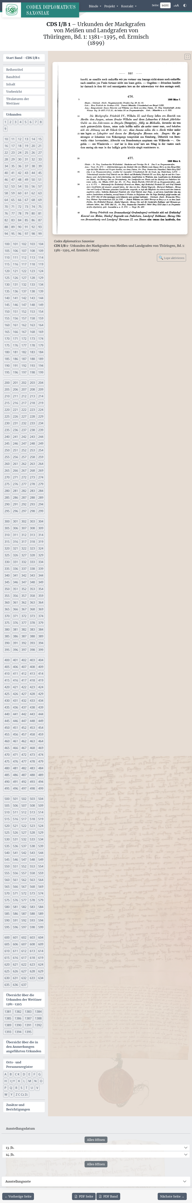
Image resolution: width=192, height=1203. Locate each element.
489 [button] (40, 775)
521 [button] (15, 826)
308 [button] (32, 528)
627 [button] (23, 971)
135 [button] (7, 291)
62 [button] (33, 193)
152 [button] (23, 311)
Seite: (155, 5)
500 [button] (7, 799)
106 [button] (15, 251)
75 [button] (40, 207)
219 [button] (40, 403)
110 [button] (7, 257)
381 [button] (15, 629)
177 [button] (23, 345)
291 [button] (15, 504)
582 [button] (23, 907)
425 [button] (7, 694)
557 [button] (23, 873)
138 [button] (32, 291)
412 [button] (23, 674)
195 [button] (7, 372)
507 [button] (23, 805)
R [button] (16, 1088)
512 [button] (23, 812)
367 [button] (23, 609)
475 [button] (7, 761)
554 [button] (40, 866)
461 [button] (15, 741)
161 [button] (15, 325)
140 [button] (7, 298)
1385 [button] (7, 1018)
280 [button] (7, 491)
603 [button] (32, 937)
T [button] (26, 1088)
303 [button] (32, 521)
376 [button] (15, 623)
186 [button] (15, 359)
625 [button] (7, 971)
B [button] (11, 1074)
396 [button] (15, 650)
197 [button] (23, 372)
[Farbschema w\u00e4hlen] (185, 5)
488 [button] (32, 775)
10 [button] (6, 139)
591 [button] (15, 920)
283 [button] (32, 491)
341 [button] (15, 575)
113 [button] (32, 257)
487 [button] (23, 775)
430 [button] (7, 701)
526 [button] (15, 832)
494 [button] (40, 782)
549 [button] (40, 859)
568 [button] (32, 887)
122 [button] (23, 271)
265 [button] (7, 470)
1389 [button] (7, 1025)
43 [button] (26, 173)
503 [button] (32, 799)
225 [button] (7, 416)
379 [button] (40, 623)
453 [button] (32, 728)
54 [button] (19, 186)
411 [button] (15, 674)
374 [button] (40, 616)
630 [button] (7, 978)
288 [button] (32, 497)
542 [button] (23, 853)
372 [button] (23, 616)
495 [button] (7, 788)
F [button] (34, 1074)
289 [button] (40, 497)
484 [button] (40, 768)
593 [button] (32, 920)
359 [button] (40, 596)
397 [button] (23, 650)
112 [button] (23, 257)
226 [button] (15, 416)
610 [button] (7, 951)
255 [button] (7, 457)
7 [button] (36, 122)
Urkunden (13, 114)
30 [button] (19, 159)
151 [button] (15, 311)
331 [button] (15, 562)
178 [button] (32, 345)
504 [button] (40, 799)
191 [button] (15, 366)
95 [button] (13, 234)
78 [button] (19, 213)
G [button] (39, 1074)
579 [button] (40, 900)
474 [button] (40, 755)
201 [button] (15, 383)
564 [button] (40, 880)
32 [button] (33, 159)
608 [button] (32, 944)
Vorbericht (14, 91)
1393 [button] (7, 1032)
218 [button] (32, 403)
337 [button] (23, 569)
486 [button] (15, 775)
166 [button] (15, 332)
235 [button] (7, 430)
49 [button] (26, 180)
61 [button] (26, 193)
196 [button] (15, 372)
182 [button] (23, 352)
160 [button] (7, 325)
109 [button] (40, 251)
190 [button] (7, 366)
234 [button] (40, 423)
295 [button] (7, 511)
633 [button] (32, 978)
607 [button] (23, 944)
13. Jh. (10, 1148)
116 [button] (15, 264)
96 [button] (19, 234)
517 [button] (23, 819)
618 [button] (32, 958)
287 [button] (23, 497)
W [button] (5, 1094)
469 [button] (40, 748)
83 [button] (13, 220)
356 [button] (15, 596)
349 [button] (40, 582)
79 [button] (26, 213)
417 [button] (23, 680)
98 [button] (33, 234)
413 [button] (32, 674)
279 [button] (40, 484)
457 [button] (23, 734)
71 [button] (13, 207)
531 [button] (15, 839)
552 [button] (23, 866)
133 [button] (32, 284)
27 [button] (40, 153)
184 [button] (40, 352)
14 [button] (33, 139)
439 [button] (40, 707)
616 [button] (15, 958)
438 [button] (32, 707)
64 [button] (6, 200)
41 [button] (13, 173)
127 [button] (23, 278)
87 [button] (40, 220)
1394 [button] (18, 1032)
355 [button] (7, 596)
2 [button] (10, 122)
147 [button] (23, 305)
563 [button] (32, 880)
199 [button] (40, 372)
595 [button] (7, 927)
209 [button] (40, 389)
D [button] (24, 1074)
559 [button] (40, 873)
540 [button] (7, 853)
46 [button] (6, 180)
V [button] (37, 1088)
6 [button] (31, 122)
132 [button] (23, 284)
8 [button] (41, 122)
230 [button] (7, 423)
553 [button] (32, 866)
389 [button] (40, 636)
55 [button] (26, 186)
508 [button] (32, 805)
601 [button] (15, 937)
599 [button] (40, 927)
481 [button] (15, 768)
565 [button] (7, 887)
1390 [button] (18, 1025)
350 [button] (7, 589)
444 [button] (40, 714)
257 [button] (23, 457)
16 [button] (6, 146)
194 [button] (40, 366)
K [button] (19, 1081)
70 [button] (6, 207)
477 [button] (23, 761)
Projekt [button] (110, 6)
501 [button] (15, 799)
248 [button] (32, 443)
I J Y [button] (12, 1081)
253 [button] (32, 450)
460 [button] (7, 741)
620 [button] (7, 964)
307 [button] (23, 528)
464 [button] (40, 741)
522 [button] (23, 826)
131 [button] (15, 284)
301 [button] (15, 521)
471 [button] (15, 755)
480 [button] (7, 768)
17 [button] (13, 146)
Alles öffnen (96, 1140)
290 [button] (7, 504)
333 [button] (32, 562)
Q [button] (11, 1088)
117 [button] (23, 264)
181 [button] (15, 352)
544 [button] (40, 853)
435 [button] (7, 707)
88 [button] (6, 227)
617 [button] (23, 958)
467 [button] (23, 748)
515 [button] (7, 819)
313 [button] (32, 535)
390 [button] (7, 643)
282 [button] (23, 491)
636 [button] (15, 985)
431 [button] (15, 701)
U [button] (32, 1088)
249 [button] (40, 443)
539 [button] (40, 846)
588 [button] (32, 914)
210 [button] (7, 396)
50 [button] (33, 180)
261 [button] (15, 464)
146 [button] (15, 305)
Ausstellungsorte (18, 1181)
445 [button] (7, 721)
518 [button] (32, 819)
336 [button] (15, 569)
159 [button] (40, 318)
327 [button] (23, 555)
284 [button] (40, 491)
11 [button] (13, 139)
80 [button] (33, 213)
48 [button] (19, 180)
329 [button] (40, 555)
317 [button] (23, 542)
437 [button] (23, 707)
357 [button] (23, 596)
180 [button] (7, 352)
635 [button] (7, 985)
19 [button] (26, 146)
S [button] (21, 1088)
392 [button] (23, 643)
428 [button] (32, 694)
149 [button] (40, 305)
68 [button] (33, 200)
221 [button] (15, 410)
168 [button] (32, 332)
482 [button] (23, 768)
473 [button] (32, 755)
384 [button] (40, 629)
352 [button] (23, 589)
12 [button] (19, 139)
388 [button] (32, 636)
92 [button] (33, 227)
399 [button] (40, 650)
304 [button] (40, 521)
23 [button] (13, 153)
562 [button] (23, 880)
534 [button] (40, 839)
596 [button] (15, 927)
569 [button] (40, 887)
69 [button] (40, 200)
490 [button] (7, 782)
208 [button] (32, 389)
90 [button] (19, 227)
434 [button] (40, 701)
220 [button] (7, 410)
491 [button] (15, 782)
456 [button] (15, 734)
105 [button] (7, 251)
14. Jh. (10, 1154)
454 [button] (40, 728)
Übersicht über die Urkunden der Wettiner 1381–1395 (24, 999)
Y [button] (11, 1094)
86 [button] (33, 220)
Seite (86, 1196)
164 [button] (40, 325)
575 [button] (7, 900)
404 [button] (40, 660)
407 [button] (23, 667)
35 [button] (13, 166)
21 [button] (40, 146)
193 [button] (32, 366)
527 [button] (23, 832)
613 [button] (32, 951)
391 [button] (15, 643)
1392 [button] (38, 1025)
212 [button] (23, 396)
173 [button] (32, 339)
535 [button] (7, 846)
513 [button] (32, 812)
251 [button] (15, 450)
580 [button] (7, 907)
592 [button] (23, 920)
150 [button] (7, 311)
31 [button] (26, 159)
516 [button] (15, 819)
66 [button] (19, 200)
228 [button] (32, 416)
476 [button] (15, 761)
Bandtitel (13, 77)
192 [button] (23, 366)
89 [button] (13, 227)
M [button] (29, 1081)
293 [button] (32, 504)
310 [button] (7, 535)
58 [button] (6, 193)
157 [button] (23, 318)
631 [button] (15, 978)
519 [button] (40, 819)
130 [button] (7, 284)
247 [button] (23, 443)
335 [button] (7, 569)
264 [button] (40, 464)
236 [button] (15, 430)
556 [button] (15, 873)
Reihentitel (14, 70)
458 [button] (32, 734)
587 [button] (23, 914)
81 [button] (40, 213)
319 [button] (40, 542)
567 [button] (23, 887)
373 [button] (32, 616)
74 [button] (33, 207)
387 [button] (23, 636)
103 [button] (32, 244)
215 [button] (7, 403)
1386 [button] (18, 1018)
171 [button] (15, 339)
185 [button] (7, 359)
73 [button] (26, 207)
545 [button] (7, 859)
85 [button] (26, 220)
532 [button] (23, 839)
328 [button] (32, 555)
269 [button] (40, 470)
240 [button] (7, 437)
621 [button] (15, 964)
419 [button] (40, 680)
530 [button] (7, 839)
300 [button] (7, 521)
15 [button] (40, 139)
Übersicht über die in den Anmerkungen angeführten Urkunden (23, 1046)
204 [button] (40, 383)
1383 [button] (28, 1012)
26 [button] (33, 153)
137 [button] (23, 291)
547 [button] (23, 859)
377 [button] (23, 623)
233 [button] (32, 423)
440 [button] (7, 714)
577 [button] (23, 900)
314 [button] (40, 535)
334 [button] (40, 562)
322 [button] (23, 548)
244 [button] (40, 437)
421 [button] (15, 687)
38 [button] (33, 166)
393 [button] (32, 643)
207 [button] (23, 389)
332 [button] (23, 562)
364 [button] (40, 602)
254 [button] (40, 450)
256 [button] (15, 457)
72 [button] (19, 207)
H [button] (5, 1081)
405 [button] (7, 667)
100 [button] (7, 244)
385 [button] (7, 636)
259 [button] (40, 457)
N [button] (35, 1081)
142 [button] (23, 298)
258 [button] (32, 457)
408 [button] (32, 667)
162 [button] (23, 325)
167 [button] (23, 332)
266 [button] (15, 470)
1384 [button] (38, 1012)
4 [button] (20, 122)
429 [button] (40, 694)
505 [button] (7, 805)
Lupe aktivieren (171, 257)
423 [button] (32, 687)
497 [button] (23, 788)
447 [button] (23, 721)
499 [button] (40, 788)
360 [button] (7, 602)
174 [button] (40, 339)
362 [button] (23, 602)
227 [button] (23, 416)
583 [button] (32, 907)
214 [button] (40, 396)
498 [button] (32, 788)
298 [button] (32, 511)
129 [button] (40, 278)
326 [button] (15, 555)
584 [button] (40, 907)
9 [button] (5, 129)
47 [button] (13, 180)
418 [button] (32, 680)
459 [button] (40, 734)
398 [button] (32, 650)
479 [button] (40, 761)
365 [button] (7, 609)
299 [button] (40, 511)
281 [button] (15, 491)
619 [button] (40, 958)
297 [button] (23, 511)
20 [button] (33, 146)
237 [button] (23, 430)
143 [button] (32, 298)
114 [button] (40, 257)
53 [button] (13, 186)
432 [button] (23, 701)
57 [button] (40, 186)
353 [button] (32, 589)
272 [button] (23, 477)
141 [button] (15, 298)
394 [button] (40, 643)
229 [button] (40, 416)
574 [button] (40, 893)
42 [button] (19, 173)
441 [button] (15, 714)
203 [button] (32, 383)
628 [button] (32, 971)
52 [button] (6, 186)
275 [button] (7, 484)
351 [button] (15, 589)
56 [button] (33, 186)
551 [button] (15, 866)
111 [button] (15, 257)
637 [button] (23, 985)
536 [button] (15, 846)
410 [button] (7, 674)
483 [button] (32, 768)
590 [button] (7, 920)
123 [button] (32, 271)
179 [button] (40, 345)
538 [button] (32, 846)
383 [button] (32, 629)
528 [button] (32, 832)
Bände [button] (94, 6)
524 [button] (40, 826)
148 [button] (32, 305)
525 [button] (7, 832)
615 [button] (7, 958)
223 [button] (32, 410)
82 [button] (6, 220)
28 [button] (6, 159)
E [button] (29, 1074)
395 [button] (7, 650)
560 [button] (7, 880)
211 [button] (15, 396)
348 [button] (32, 582)
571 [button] (15, 893)
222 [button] (23, 410)
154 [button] (40, 311)
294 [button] (40, 504)
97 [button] (26, 234)
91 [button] (26, 227)
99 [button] (40, 234)
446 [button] (15, 721)
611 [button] (15, 951)
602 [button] (23, 937)
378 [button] (32, 623)
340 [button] (7, 575)
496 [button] (15, 788)
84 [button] (19, 220)
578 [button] (32, 900)
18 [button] (19, 146)
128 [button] (32, 278)
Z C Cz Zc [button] (22, 1094)
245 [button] (7, 443)
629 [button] (40, 971)
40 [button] (6, 173)
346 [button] (15, 582)
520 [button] (7, 826)
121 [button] (15, 271)
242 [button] (23, 437)
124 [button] (40, 271)
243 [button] (32, 437)
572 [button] (23, 893)
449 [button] (40, 721)
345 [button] (7, 582)
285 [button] (7, 497)
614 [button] (40, 951)
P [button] (5, 1088)
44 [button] (33, 173)
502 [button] (23, 799)
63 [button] (40, 193)
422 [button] (23, 687)
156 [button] (15, 318)
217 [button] (23, 403)
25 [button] (26, 153)
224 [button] (40, 410)
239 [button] (40, 430)
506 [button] (15, 805)
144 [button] (40, 298)
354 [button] (40, 589)
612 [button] (23, 951)
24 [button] (19, 153)
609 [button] (40, 944)
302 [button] (23, 521)
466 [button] (15, 748)
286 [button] (15, 497)
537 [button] (23, 846)
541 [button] (15, 853)
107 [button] (23, 251)
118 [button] (32, 264)
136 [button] (15, 291)
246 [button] (15, 443)
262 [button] (23, 464)
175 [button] (7, 345)
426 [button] (15, 694)
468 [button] (32, 748)
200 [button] (7, 383)
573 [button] (32, 893)
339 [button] (40, 569)
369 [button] (40, 609)
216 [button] (15, 403)
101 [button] (15, 244)
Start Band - (23, 58)
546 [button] (15, 859)
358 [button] (32, 596)
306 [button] (15, 528)
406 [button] (15, 667)
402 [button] (23, 660)
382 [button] (23, 629)
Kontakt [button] (127, 6)
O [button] (41, 1081)
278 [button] (32, 484)
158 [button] (32, 318)
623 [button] (32, 964)
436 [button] (15, 707)
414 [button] (40, 674)
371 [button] (15, 616)
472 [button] (23, 755)
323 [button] (32, 548)
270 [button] (7, 477)
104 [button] (40, 244)
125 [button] (7, 278)
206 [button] (15, 389)
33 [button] (40, 159)
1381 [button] (7, 1012)
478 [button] (32, 761)
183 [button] (32, 352)
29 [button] (13, 159)
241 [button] (15, 437)
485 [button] (7, 775)
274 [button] (40, 477)
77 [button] (13, 213)
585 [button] (7, 914)
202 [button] (23, 383)
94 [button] (6, 234)
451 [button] (15, 728)
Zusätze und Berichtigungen (18, 1107)
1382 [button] (18, 1012)
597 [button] (23, 927)
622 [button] (23, 964)
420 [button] (7, 687)
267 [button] (23, 470)
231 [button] (15, 423)
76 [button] (6, 213)
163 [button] (32, 325)
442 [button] (23, 714)
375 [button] (7, 623)
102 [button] (23, 244)
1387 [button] (28, 1018)
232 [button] (23, 423)
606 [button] (15, 944)
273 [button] (32, 477)
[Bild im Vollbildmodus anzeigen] (187, 57)
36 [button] (19, 166)
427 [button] (23, 694)
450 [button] (7, 728)
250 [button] (7, 450)
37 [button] (26, 166)
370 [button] (7, 616)
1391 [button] (28, 1025)
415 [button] (7, 680)
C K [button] (17, 1074)
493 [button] (32, 782)
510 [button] (7, 812)
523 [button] (32, 826)
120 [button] (7, 271)
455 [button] (7, 734)
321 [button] (15, 548)
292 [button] (23, 504)
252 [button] (23, 450)
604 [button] (40, 937)
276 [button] (15, 484)
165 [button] (7, 332)
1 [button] (5, 122)
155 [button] (7, 318)
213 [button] (32, 396)
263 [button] (32, 464)
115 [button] (7, 264)
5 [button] (25, 122)
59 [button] (13, 193)
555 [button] (7, 873)
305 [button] (7, 528)
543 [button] (32, 853)
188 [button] (32, 359)
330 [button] (7, 562)
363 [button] (32, 602)
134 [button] (40, 284)
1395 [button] (28, 1032)
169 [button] (40, 332)
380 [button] (7, 629)
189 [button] (40, 359)
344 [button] (40, 575)
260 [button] (7, 464)
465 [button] (7, 748)
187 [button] (23, 359)
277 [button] (23, 484)
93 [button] (40, 227)
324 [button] (40, 548)
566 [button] (15, 887)
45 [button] (40, 173)
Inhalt (10, 84)
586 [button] (15, 914)
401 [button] (15, 660)
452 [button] (23, 728)
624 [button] (40, 964)
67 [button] (26, 200)
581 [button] (15, 907)
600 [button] (7, 937)
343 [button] (32, 575)
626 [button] (15, 971)
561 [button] (15, 880)
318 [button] (32, 542)
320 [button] (7, 548)
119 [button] (40, 264)
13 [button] (26, 139)
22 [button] (6, 153)
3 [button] (15, 122)
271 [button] (15, 477)
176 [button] (15, 345)
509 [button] (40, 805)
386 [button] (15, 636)
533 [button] (32, 839)
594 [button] (40, 920)
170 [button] (7, 339)
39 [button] (40, 166)
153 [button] (32, 311)
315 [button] (7, 542)
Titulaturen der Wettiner (17, 101)
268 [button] (32, 470)
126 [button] (15, 278)
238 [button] (32, 430)
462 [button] (23, 741)
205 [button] (7, 389)
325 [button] (7, 555)
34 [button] (6, 166)
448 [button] (32, 721)
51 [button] (40, 180)
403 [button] (32, 660)
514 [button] (40, 812)
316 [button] (15, 542)
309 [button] (40, 528)
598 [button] (32, 927)
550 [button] (7, 866)
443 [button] (32, 714)
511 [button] (15, 812)
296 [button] (15, 511)
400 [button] (7, 660)
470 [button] (7, 755)
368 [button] (32, 609)
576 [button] (15, 900)
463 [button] (32, 741)
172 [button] (23, 339)
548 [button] (32, 859)
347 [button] (23, 582)
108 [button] (32, 251)
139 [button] (40, 291)
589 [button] (40, 914)
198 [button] (32, 372)
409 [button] (40, 667)
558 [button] (32, 873)
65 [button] (13, 200)
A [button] (5, 1074)
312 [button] (23, 535)
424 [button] (40, 687)
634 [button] (40, 978)
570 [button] (7, 893)
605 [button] (7, 944)
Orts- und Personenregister (19, 1064)
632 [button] (23, 978)
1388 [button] (38, 1018)
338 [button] (32, 569)
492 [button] (23, 782)
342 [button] (23, 575)
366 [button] (15, 609)
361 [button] (15, 602)
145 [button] (7, 305)
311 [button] (15, 535)
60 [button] (19, 193)
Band (110, 1196)
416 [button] (15, 680)
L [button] (24, 1081)
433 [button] (32, 701)
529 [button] (40, 832)
